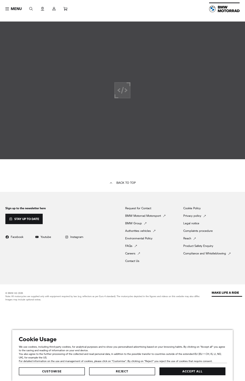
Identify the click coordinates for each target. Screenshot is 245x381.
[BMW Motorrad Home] (224, 9)
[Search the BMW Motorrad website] (31, 7)
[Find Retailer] (42, 7)
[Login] (54, 7)
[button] (13, 8)
